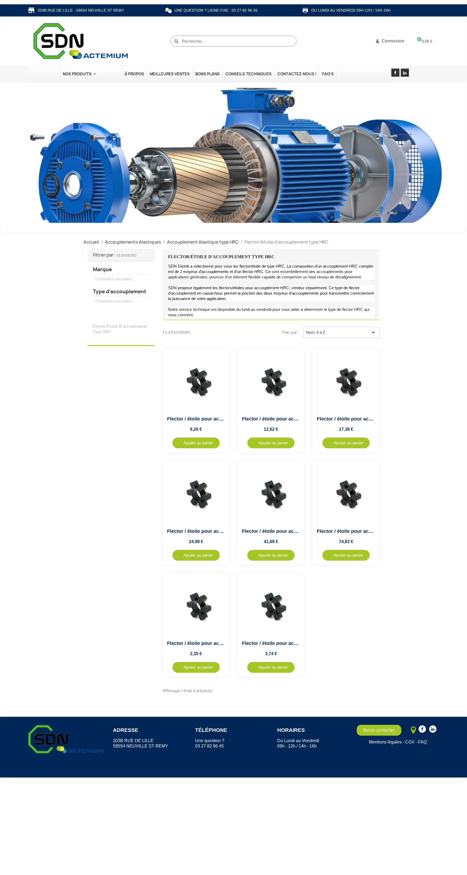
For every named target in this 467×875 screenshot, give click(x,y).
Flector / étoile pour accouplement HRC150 (366, 419)
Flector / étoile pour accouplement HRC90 (290, 643)
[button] (196, 442)
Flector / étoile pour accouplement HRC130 (291, 419)
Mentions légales (385, 742)
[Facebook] (395, 73)
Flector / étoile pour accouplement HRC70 (215, 643)
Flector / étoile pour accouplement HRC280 (366, 531)
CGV (410, 742)
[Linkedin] (405, 73)
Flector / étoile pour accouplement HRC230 (291, 531)
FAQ (422, 742)
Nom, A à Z (341, 332)
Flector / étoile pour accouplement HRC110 (216, 419)
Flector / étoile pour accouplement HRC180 (216, 531)
